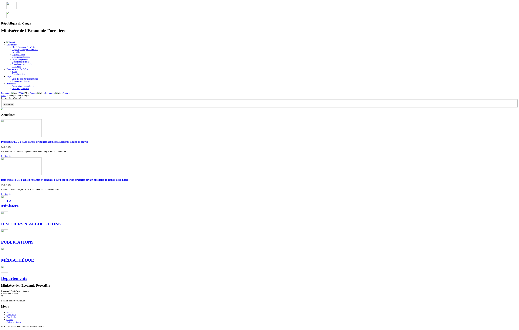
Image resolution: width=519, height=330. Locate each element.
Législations (6, 93)
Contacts (66, 93)
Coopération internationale (23, 86)
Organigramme (18, 54)
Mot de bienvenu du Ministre (24, 47)
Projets (9, 76)
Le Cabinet (16, 52)
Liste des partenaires (20, 88)
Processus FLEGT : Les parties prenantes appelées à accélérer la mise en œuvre (44, 141)
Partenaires (11, 84)
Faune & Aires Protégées (17, 69)
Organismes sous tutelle (22, 64)
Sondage (33, 93)
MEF (3, 95)
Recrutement (50, 93)
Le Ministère (11, 45)
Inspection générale (20, 59)
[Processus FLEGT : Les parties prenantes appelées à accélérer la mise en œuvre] (21, 136)
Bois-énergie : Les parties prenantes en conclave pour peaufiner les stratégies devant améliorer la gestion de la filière (64, 179)
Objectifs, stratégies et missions (25, 49)
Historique (16, 66)
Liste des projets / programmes (25, 79)
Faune (14, 71)
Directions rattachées (21, 57)
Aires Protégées (18, 74)
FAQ (21, 93)
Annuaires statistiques (21, 81)
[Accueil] (10, 42)
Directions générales (20, 62)
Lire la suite (6, 156)
